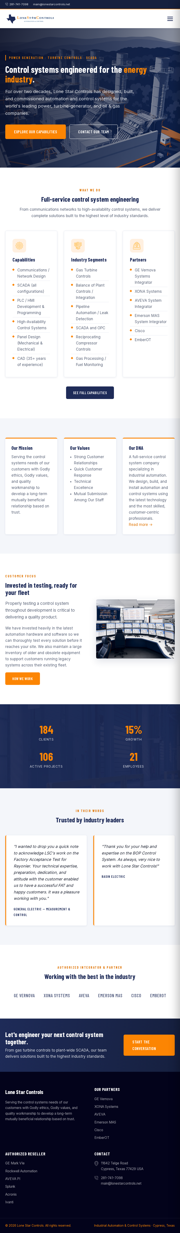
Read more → (141, 524)
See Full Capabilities (90, 392)
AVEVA (99, 1114)
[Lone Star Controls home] (30, 19)
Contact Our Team (93, 131)
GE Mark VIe (15, 1163)
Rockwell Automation (21, 1171)
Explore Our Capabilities (35, 131)
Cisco (98, 1130)
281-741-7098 (18, 4)
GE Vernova (103, 1099)
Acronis (11, 1194)
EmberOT (101, 1138)
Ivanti (9, 1202)
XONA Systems (106, 1107)
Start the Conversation (144, 1045)
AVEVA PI (12, 1179)
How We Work (22, 678)
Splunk (10, 1186)
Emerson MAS (105, 1122)
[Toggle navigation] (170, 19)
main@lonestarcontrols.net (51, 4)
